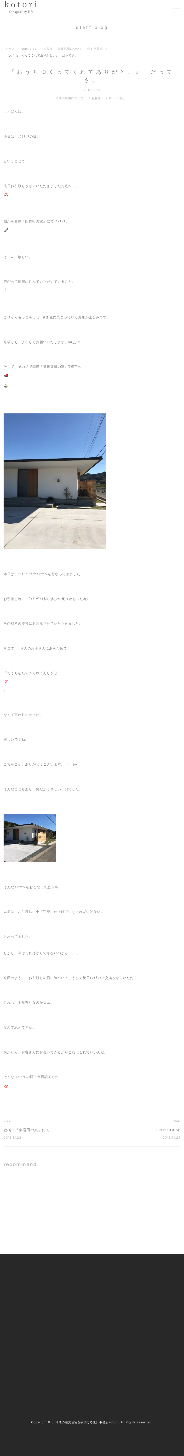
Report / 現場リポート (143, 1303)
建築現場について (70, 48)
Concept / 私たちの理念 (80, 1273)
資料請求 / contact (22, 1378)
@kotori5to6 (23, 1370)
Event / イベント (138, 1313)
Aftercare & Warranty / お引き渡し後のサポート (93, 1335)
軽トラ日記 (95, 48)
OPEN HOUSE (168, 1130)
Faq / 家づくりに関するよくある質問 (152, 1325)
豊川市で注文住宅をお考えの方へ (87, 1313)
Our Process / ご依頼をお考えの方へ (89, 1293)
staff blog (28, 48)
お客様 (48, 48)
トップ (9, 48)
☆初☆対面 (135, 1225)
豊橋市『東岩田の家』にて (27, 1130)
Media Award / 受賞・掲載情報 (149, 1283)
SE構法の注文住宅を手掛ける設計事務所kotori (85, 1422)
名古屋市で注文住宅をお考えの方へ (89, 1303)
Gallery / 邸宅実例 (76, 1283)
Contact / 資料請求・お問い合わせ (152, 1338)
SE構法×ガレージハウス (58, 1189)
